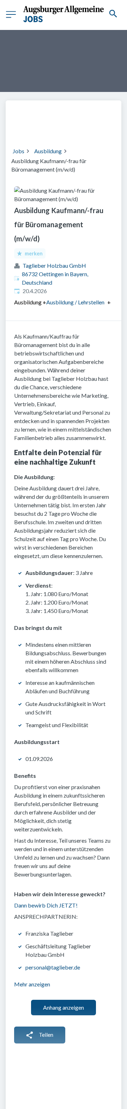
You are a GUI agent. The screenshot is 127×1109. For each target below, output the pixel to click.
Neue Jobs (83, 128)
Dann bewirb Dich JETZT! (46, 905)
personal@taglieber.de (52, 967)
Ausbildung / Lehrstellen (75, 302)
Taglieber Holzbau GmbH (54, 265)
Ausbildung (48, 151)
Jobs (18, 151)
